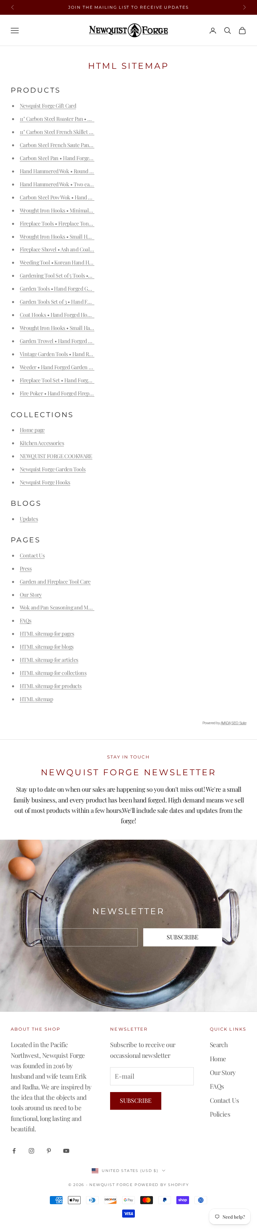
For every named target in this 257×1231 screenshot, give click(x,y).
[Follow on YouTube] (66, 1150)
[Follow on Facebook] (14, 1150)
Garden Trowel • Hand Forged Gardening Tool (71, 340)
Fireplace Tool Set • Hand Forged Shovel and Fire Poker (81, 380)
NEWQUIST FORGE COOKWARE (56, 455)
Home (218, 1058)
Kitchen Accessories (42, 442)
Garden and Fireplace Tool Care (55, 581)
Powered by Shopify (162, 1184)
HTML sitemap (36, 698)
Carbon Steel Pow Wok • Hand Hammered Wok (72, 197)
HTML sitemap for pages (47, 633)
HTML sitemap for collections (53, 672)
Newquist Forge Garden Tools (53, 469)
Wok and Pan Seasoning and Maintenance (66, 607)
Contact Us (32, 555)
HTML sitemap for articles (49, 659)
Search (219, 1044)
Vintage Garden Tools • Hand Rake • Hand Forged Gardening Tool (93, 353)
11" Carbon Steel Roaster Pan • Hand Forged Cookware (80, 118)
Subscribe (182, 937)
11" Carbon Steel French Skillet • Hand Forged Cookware (82, 131)
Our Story (31, 594)
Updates (29, 518)
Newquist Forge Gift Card (48, 105)
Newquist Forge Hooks (45, 482)
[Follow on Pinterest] (49, 1150)
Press (25, 568)
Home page (32, 429)
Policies (220, 1114)
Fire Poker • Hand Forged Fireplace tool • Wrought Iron (81, 393)
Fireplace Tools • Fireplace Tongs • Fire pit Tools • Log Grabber (90, 223)
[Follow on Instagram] (31, 1150)
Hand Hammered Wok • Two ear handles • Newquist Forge (84, 184)
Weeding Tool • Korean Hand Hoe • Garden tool (72, 262)
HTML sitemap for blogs (46, 646)
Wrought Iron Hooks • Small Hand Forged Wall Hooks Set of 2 (88, 327)
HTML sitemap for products (51, 685)
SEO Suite (238, 723)
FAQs (25, 620)
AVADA (226, 723)
